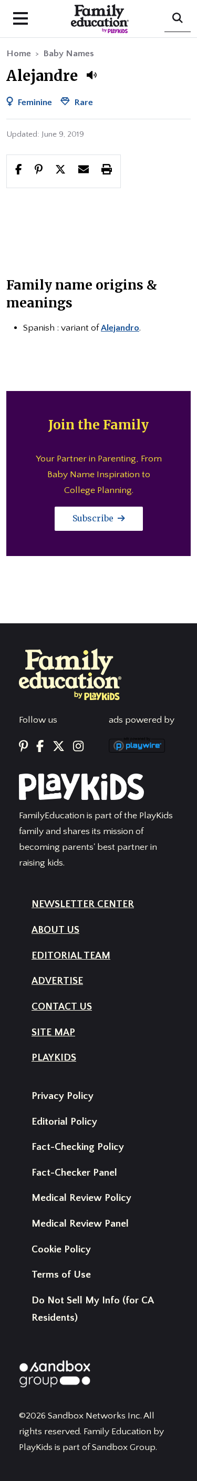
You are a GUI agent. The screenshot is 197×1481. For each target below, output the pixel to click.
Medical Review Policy (81, 1198)
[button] (91, 75)
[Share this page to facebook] (18, 171)
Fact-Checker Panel (74, 1172)
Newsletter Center (83, 904)
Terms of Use (61, 1274)
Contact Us (62, 1006)
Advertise (57, 980)
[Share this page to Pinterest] (39, 171)
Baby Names (68, 53)
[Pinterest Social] (23, 747)
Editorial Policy (64, 1121)
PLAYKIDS (54, 1057)
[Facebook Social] (40, 747)
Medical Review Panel (80, 1223)
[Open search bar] (177, 19)
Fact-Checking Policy (78, 1147)
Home (18, 53)
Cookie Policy (61, 1249)
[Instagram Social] (78, 747)
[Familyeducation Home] (70, 673)
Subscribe (94, 518)
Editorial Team (71, 955)
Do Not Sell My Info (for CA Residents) (92, 1309)
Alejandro (120, 328)
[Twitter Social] (59, 747)
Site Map (53, 1032)
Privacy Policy (63, 1096)
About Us (55, 929)
